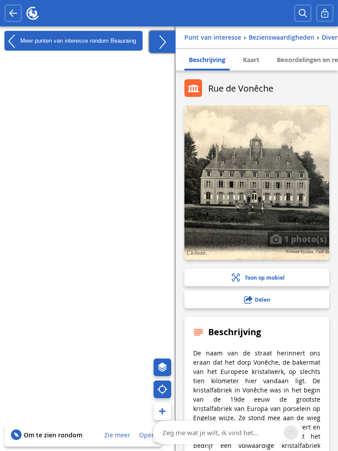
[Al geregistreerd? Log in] (325, 13)
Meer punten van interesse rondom (77, 40)
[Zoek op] (303, 13)
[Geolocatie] (162, 389)
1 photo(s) (304, 239)
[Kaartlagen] (162, 367)
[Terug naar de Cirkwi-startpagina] (32, 13)
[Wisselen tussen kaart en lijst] (162, 42)
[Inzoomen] (162, 411)
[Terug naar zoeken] (13, 13)
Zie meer (117, 435)
